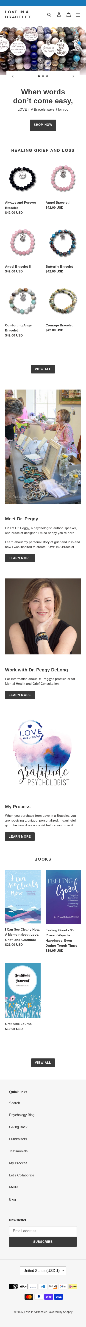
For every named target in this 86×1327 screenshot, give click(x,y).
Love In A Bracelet (18, 14)
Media (13, 1187)
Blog (12, 1199)
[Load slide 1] (39, 76)
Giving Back (18, 1127)
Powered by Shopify (59, 1312)
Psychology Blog (21, 1115)
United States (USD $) (41, 1271)
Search (14, 1103)
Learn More (20, 558)
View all (43, 369)
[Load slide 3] (47, 76)
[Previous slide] (13, 76)
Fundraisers (18, 1139)
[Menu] (78, 15)
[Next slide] (73, 76)
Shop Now (43, 124)
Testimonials (18, 1151)
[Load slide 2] (43, 76)
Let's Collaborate (21, 1175)
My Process (18, 1163)
